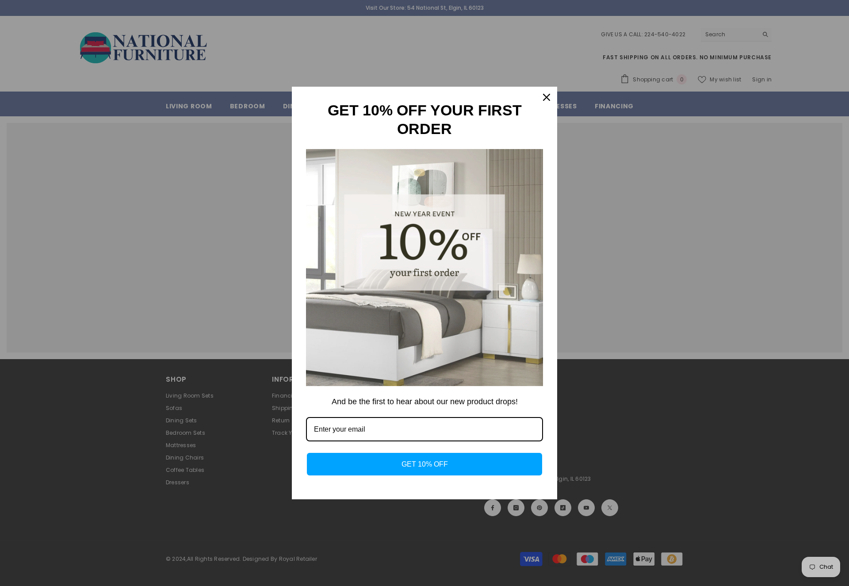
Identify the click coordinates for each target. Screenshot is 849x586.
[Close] (546, 97)
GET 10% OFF (425, 464)
